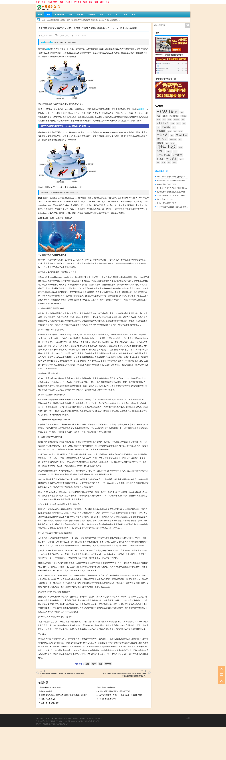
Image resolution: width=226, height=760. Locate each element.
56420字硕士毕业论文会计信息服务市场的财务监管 (172, 207)
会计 (164, 120)
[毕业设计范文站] (48, 4)
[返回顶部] (221, 680)
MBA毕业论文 (167, 111)
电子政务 (77, 2)
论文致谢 (160, 159)
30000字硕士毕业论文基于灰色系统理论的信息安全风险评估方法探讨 (172, 195)
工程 (158, 127)
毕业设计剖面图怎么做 (47, 699)
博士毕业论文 (163, 123)
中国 (158, 116)
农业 (183, 120)
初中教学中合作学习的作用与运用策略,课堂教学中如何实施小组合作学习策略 (172, 188)
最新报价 (162, 139)
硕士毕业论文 (166, 146)
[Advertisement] (70, 743)
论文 (175, 151)
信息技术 (176, 120)
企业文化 (68, 2)
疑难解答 (99, 718)
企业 (43, 2)
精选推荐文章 (84, 718)
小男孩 (188, 718)
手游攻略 (161, 130)
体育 (169, 120)
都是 (158, 163)
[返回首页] (221, 669)
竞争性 (141, 109)
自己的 (169, 151)
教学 (169, 131)
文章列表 (162, 135)
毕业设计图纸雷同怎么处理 (166, 203)
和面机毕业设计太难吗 (165, 199)
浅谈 (102, 2)
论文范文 (171, 158)
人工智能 (183, 116)
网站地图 (92, 718)
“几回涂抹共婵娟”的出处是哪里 (50, 687)
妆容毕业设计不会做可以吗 (166, 184)
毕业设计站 (48, 36)
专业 (181, 112)
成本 (63, 35)
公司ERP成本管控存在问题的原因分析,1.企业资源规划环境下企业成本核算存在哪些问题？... (124, 674)
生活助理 (160, 143)
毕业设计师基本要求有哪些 (106, 687)
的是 (167, 143)
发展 (107, 2)
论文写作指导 (163, 154)
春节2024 (181, 135)
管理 (61, 2)
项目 (96, 2)
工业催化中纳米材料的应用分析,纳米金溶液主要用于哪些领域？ (172, 176)
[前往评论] (221, 675)
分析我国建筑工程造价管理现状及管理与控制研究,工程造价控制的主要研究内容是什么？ (66, 695)
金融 (163, 163)
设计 (181, 159)
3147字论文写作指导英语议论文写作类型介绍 (113, 691)
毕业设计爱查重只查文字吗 (106, 699)
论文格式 (177, 155)
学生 (178, 123)
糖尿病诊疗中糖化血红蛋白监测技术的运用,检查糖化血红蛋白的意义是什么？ (172, 192)
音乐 (169, 163)
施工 (172, 135)
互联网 (165, 116)
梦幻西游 (173, 139)
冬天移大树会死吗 (45, 691)
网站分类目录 (74, 718)
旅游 (90, 2)
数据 (85, 2)
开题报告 (166, 127)
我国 (174, 127)
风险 (174, 163)
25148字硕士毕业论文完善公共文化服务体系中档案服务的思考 (119, 695)
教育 (175, 131)
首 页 (38, 2)
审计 (184, 123)
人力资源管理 (52, 2)
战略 (67, 35)
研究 (172, 143)
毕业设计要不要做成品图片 (49, 703)
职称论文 (160, 151)
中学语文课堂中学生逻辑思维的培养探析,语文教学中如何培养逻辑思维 (172, 180)
